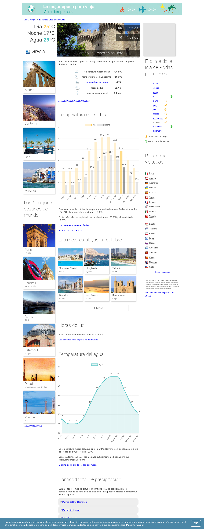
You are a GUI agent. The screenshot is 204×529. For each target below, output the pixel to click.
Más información (135, 525)
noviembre (157, 126)
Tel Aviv (116, 268)
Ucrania (152, 187)
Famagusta (118, 295)
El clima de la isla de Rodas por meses (78, 465)
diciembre (157, 131)
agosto (156, 114)
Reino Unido (30, 286)
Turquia (28, 353)
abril (155, 96)
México (152, 211)
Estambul (31, 350)
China (151, 257)
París (28, 249)
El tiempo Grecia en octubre (52, 20)
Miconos (30, 190)
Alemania (153, 183)
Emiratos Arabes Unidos (36, 387)
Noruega (153, 262)
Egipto (152, 224)
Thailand (153, 229)
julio (154, 109)
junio (155, 105)
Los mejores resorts (33, 425)
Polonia (152, 233)
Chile (151, 267)
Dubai (29, 384)
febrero (156, 88)
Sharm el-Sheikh (68, 268)
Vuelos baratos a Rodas (70, 230)
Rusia (151, 243)
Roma (29, 317)
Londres (30, 283)
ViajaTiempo (29, 20)
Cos (27, 157)
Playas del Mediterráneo (74, 502)
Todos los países (163, 272)
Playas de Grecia (71, 510)
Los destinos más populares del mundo (78, 339)
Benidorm (64, 295)
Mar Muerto (92, 295)
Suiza (151, 197)
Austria (152, 178)
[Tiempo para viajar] (102, 15)
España (152, 192)
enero (155, 83)
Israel (151, 238)
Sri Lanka (153, 252)
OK (196, 523)
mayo (155, 101)
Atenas (29, 90)
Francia (28, 253)
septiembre (158, 118)
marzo (155, 92)
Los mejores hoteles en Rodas (73, 225)
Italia (27, 320)
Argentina (153, 248)
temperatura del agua (97, 82)
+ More (98, 308)
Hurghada (91, 268)
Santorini (31, 123)
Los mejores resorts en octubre (74, 100)
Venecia (30, 417)
